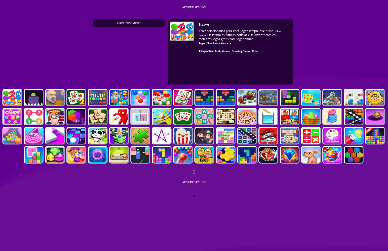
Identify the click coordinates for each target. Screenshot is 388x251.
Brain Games (222, 51)
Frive (255, 51)
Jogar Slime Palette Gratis (213, 43)
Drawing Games (241, 51)
